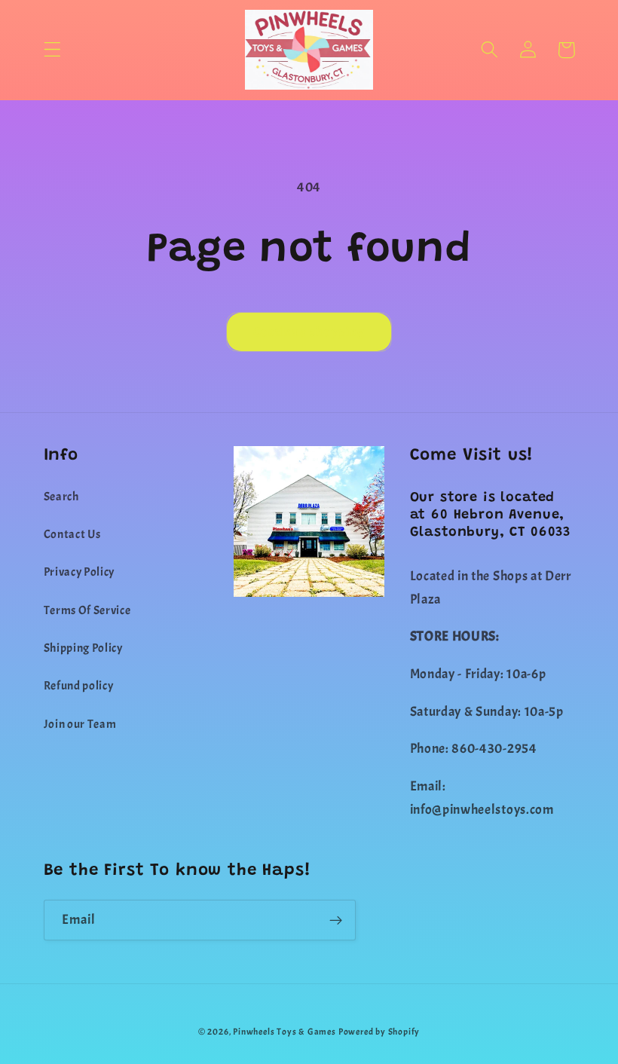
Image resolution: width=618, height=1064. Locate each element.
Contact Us (72, 534)
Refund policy (79, 685)
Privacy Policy (79, 571)
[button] (52, 50)
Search (61, 496)
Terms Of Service (87, 610)
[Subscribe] (336, 920)
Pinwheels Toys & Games (284, 1032)
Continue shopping (309, 331)
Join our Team (80, 724)
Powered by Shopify (379, 1032)
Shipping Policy (83, 648)
